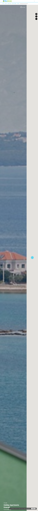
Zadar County (9, 3)
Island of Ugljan (14, 3)
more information (28, 508)
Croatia (6, 3)
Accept (33, 508)
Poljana (18, 3)
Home (3, 3)
